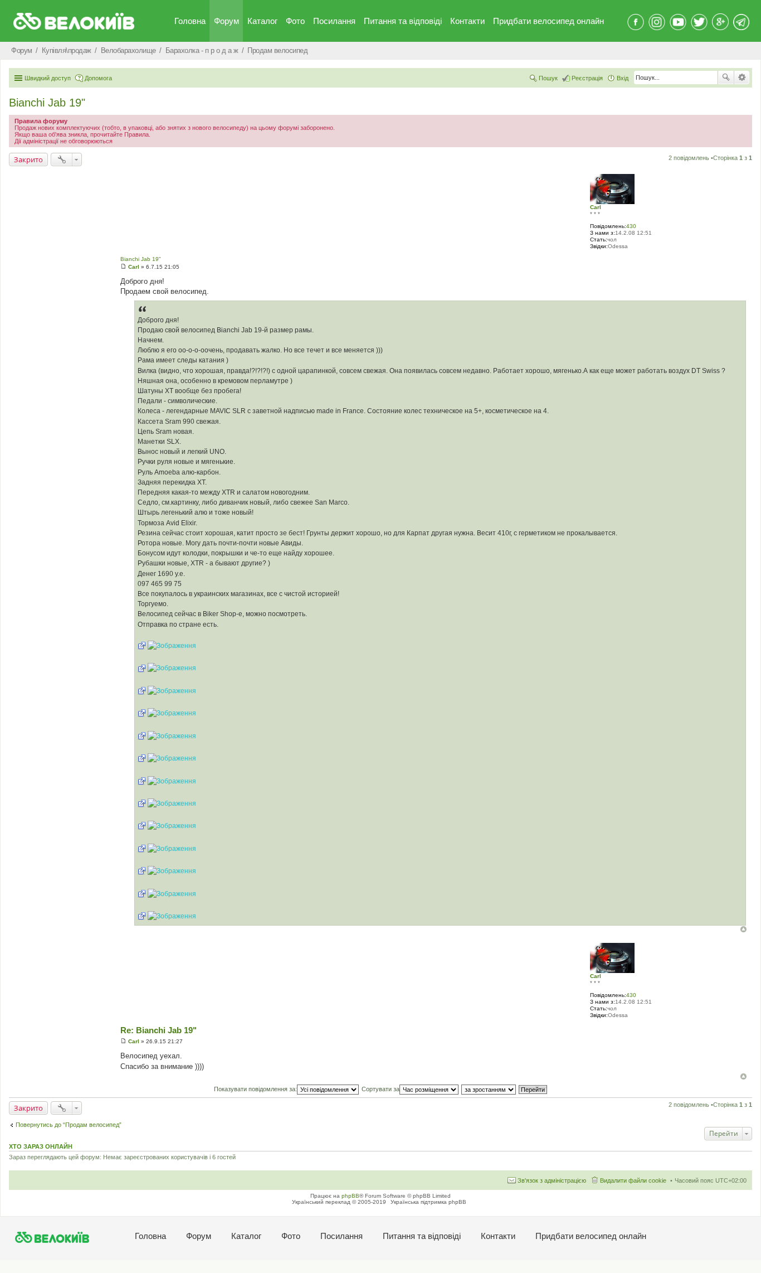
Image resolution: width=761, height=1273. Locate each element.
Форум (226, 21)
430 (631, 226)
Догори (743, 929)
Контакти (467, 21)
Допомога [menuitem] (98, 78)
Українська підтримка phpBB (428, 1202)
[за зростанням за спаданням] (489, 1089)
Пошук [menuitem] (548, 78)
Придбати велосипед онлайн (548, 21)
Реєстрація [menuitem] (587, 78)
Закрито (28, 159)
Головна (190, 21)
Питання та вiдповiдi (403, 21)
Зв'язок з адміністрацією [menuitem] (552, 1180)
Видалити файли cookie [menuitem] (633, 1180)
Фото (295, 21)
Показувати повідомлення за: (255, 1089)
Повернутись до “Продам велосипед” (68, 1124)
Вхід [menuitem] (622, 78)
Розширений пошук (741, 77)
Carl (595, 207)
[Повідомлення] (123, 267)
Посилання (334, 21)
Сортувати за (380, 1089)
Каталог (262, 21)
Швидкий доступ (48, 78)
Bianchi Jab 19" (47, 102)
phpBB (350, 1196)
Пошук (726, 77)
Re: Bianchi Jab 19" (158, 1030)
